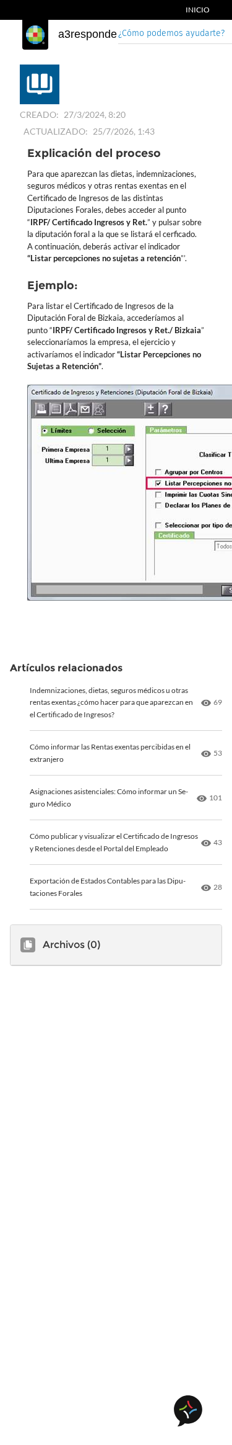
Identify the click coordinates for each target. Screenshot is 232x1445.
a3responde (87, 34)
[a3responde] (35, 35)
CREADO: (39, 114)
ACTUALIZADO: (56, 131)
